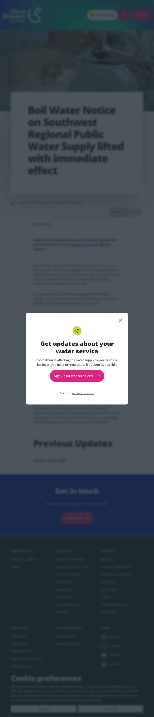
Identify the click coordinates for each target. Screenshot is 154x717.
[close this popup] (120, 320)
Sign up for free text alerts (73, 376)
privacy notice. (83, 393)
